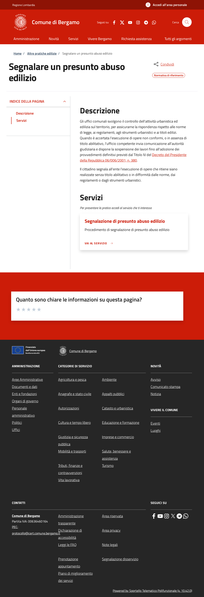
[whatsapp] (185, 515)
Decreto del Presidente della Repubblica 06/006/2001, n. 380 (133, 157)
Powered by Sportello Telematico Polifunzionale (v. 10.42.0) (152, 590)
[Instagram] (136, 22)
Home (18, 53)
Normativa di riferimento (168, 74)
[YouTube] (128, 22)
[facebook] (154, 515)
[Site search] (187, 22)
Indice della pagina (27, 101)
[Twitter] (121, 22)
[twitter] (173, 515)
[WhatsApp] (152, 22)
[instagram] (166, 515)
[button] (166, 5)
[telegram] (179, 515)
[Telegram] (144, 22)
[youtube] (160, 515)
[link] (100, 243)
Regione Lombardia (23, 5)
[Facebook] (113, 22)
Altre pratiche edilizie (42, 53)
